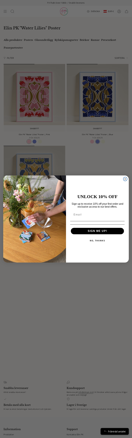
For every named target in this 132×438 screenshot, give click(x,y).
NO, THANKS (97, 241)
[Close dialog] (125, 179)
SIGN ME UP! (97, 231)
